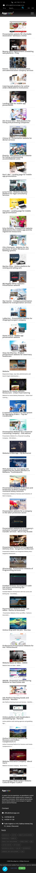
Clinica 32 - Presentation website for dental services (17, 139)
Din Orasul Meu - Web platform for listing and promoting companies (17, 122)
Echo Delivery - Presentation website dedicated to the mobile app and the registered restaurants (17, 230)
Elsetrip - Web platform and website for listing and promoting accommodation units (17, 157)
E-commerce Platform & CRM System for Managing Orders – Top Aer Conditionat (17, 414)
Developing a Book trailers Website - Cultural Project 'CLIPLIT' (17, 781)
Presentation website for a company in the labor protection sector (17, 512)
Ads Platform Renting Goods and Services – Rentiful (16, 699)
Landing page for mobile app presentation (14, 104)
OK (22, 868)
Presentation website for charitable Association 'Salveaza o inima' (17, 35)
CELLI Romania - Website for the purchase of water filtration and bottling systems (16, 249)
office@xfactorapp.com (12, 813)
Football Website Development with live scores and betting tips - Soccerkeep (17, 587)
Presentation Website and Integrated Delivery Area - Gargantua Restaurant (18, 548)
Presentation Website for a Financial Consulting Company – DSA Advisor (17, 432)
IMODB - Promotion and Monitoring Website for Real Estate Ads (17, 681)
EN (29, 8)
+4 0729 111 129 (9, 819)
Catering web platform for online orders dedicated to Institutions (16, 87)
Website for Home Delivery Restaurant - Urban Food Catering (16, 392)
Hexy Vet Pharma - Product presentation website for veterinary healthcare (17, 354)
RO (33, 8)
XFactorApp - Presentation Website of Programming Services (18, 569)
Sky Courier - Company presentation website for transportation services (17, 302)
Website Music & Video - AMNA (15, 663)
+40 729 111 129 (19, 2)
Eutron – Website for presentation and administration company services (18, 69)
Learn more (14, 868)
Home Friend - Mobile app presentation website (13, 336)
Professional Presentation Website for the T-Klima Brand (18, 646)
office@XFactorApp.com (15, 5)
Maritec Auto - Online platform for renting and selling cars (16, 267)
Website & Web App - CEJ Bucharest (17, 453)
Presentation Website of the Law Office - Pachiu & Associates (16, 609)
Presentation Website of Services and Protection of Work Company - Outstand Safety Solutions (18, 489)
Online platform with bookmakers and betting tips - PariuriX (16, 718)
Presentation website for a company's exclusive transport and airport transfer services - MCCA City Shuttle (18, 530)
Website (6, 371)
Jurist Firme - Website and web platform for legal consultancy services (15, 193)
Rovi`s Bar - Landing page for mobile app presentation (17, 175)
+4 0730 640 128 (9, 817)
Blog (4, 8)
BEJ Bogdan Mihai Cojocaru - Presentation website (14, 284)
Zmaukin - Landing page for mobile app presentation (17, 212)
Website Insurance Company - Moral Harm (17, 762)
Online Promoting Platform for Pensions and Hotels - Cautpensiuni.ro (15, 740)
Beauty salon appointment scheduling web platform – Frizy (18, 52)
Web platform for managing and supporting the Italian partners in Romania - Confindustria (16, 470)
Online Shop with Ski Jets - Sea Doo (17, 630)
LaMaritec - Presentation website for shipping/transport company (17, 319)
